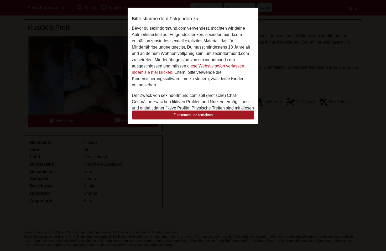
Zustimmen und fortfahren (193, 115)
